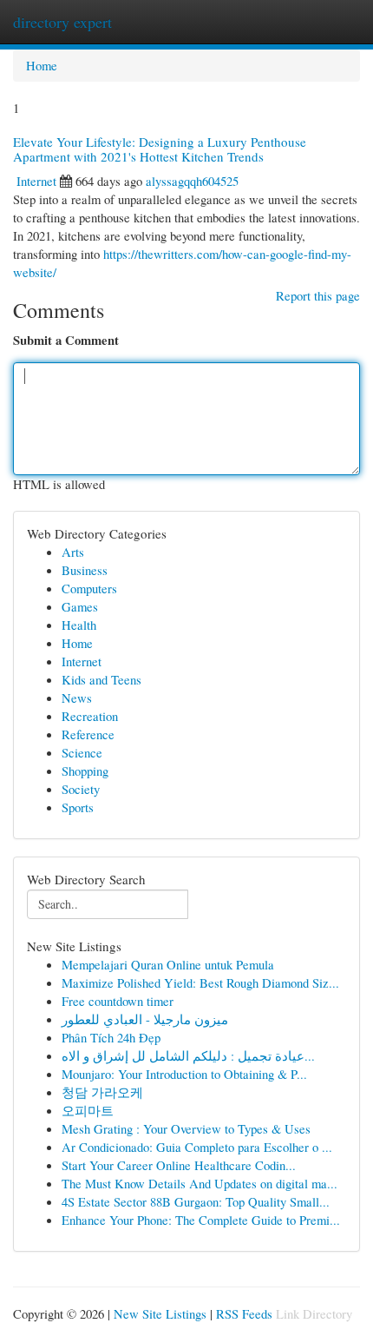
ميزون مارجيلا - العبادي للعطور (145, 1019)
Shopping (85, 770)
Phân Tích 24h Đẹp (111, 1037)
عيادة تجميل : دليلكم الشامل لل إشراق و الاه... (188, 1055)
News (77, 697)
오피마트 (88, 1110)
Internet (36, 180)
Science (82, 752)
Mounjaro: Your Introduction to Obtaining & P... (184, 1073)
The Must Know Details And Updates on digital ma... (199, 1183)
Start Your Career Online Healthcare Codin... (179, 1165)
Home (41, 65)
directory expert (62, 21)
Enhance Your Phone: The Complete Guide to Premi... (201, 1219)
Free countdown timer (117, 1000)
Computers (89, 588)
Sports (78, 807)
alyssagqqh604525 (192, 180)
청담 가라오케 (102, 1092)
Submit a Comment (66, 340)
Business (85, 570)
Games (80, 606)
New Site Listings (160, 1313)
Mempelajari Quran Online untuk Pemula (168, 964)
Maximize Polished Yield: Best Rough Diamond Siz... (200, 982)
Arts (73, 551)
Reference (88, 734)
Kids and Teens (101, 679)
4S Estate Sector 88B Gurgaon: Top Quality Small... (196, 1201)
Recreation (90, 715)
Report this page (318, 295)
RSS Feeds (244, 1313)
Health (79, 624)
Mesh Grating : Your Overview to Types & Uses (186, 1128)
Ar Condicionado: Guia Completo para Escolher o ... (197, 1146)
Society (81, 788)
